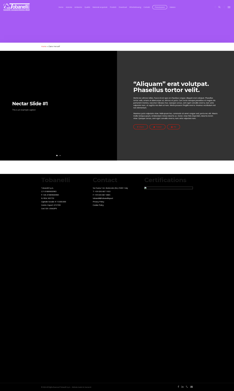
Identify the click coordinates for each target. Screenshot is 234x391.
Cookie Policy (98, 205)
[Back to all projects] (43, 41)
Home (43, 46)
